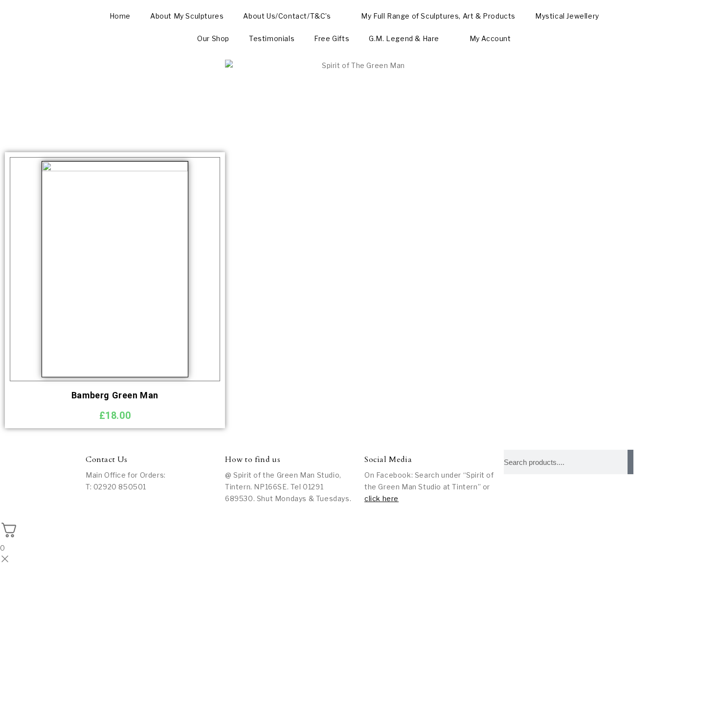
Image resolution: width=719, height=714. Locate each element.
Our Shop (213, 38)
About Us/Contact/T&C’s (287, 16)
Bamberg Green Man (114, 395)
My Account (490, 38)
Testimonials (271, 38)
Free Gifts (331, 38)
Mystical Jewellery (567, 16)
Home (120, 16)
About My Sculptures (187, 16)
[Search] (630, 462)
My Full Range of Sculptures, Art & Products (438, 16)
